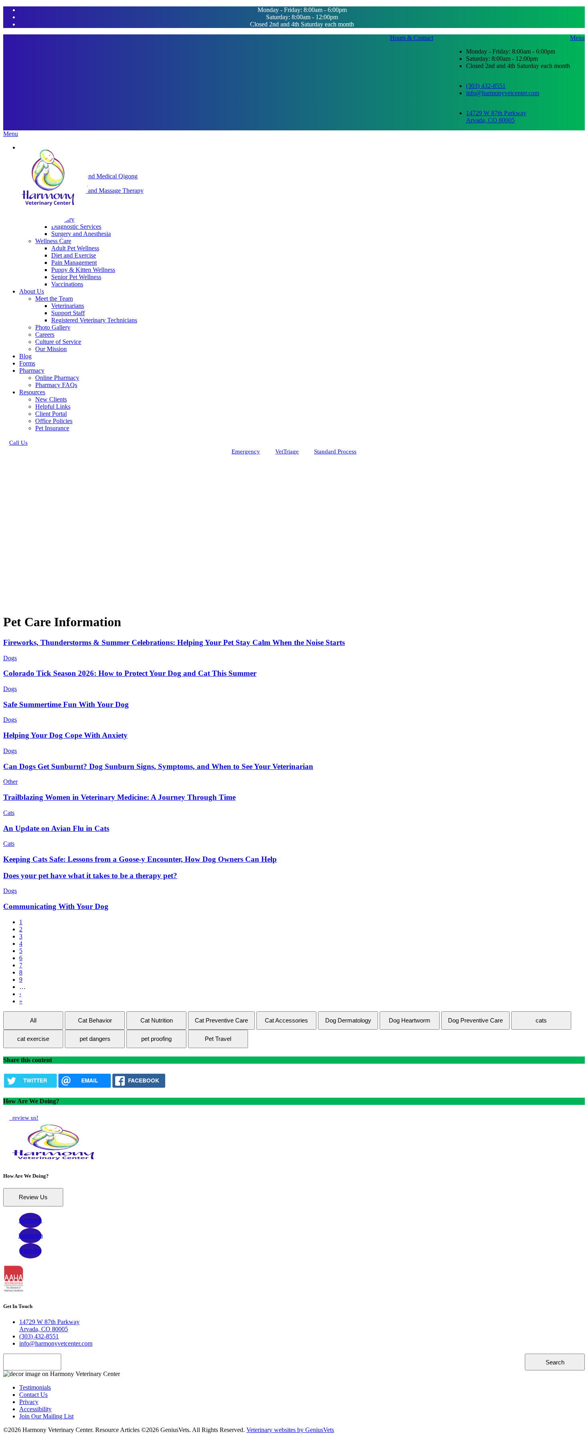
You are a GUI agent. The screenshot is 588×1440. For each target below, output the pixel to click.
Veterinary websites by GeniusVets (290, 1429)
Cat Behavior (95, 1020)
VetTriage (287, 451)
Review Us (33, 1197)
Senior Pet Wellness (76, 277)
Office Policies (53, 420)
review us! (24, 1117)
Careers (44, 334)
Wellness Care (53, 241)
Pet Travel (218, 1038)
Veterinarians (67, 305)
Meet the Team (54, 298)
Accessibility (35, 1409)
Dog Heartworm (409, 1020)
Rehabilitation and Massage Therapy (97, 190)
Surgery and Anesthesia (81, 233)
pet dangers (95, 1038)
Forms (27, 363)
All (33, 1020)
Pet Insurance (52, 428)
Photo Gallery (52, 327)
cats (541, 1020)
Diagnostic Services (76, 226)
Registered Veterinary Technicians (94, 320)
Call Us (18, 442)
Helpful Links (52, 406)
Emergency (246, 451)
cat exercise (33, 1038)
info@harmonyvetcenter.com (502, 93)
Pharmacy (31, 370)
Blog (25, 356)
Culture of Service (58, 341)
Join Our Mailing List (46, 1416)
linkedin (30, 1250)
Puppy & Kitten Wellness (83, 269)
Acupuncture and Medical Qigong (94, 176)
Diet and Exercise (73, 255)
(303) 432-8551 (486, 85)
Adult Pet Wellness (75, 248)
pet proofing (156, 1038)
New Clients (51, 399)
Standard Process (335, 451)
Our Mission (51, 349)
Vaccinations (67, 284)
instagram (30, 1235)
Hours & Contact (411, 37)
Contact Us (33, 1394)
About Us (31, 291)
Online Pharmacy (57, 377)
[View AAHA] (13, 1290)
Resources (32, 392)
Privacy (28, 1401)
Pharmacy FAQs (56, 384)
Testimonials (35, 1387)
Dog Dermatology (348, 1020)
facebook (30, 1220)
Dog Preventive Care (475, 1020)
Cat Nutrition (156, 1020)
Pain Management (74, 262)
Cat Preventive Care (221, 1020)
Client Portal (51, 413)
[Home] (48, 178)
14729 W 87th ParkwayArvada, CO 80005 (496, 117)
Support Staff (68, 313)
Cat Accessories (286, 1020)
